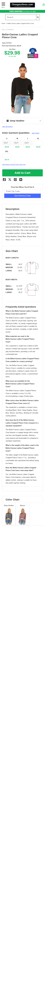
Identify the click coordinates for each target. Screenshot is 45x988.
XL (38, 138)
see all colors (7, 126)
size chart (35, 133)
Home (3, 23)
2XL (6, 151)
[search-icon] (38, 17)
